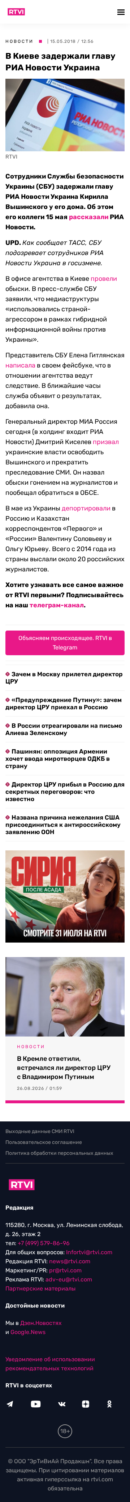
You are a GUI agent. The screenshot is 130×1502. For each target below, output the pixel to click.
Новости (19, 41)
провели (104, 279)
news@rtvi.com (69, 1261)
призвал (106, 442)
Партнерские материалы (40, 1288)
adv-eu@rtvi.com (69, 1279)
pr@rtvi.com (65, 1270)
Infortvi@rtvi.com (89, 1252)
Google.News (28, 1332)
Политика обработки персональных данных (59, 1153)
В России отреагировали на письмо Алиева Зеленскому (63, 729)
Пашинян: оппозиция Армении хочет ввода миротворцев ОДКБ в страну (57, 759)
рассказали (88, 217)
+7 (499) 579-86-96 (44, 1243)
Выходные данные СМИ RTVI (39, 1131)
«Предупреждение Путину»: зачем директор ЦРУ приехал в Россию (63, 703)
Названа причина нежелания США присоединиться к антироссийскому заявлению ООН (63, 825)
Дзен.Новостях (41, 1323)
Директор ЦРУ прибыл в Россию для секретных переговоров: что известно (65, 792)
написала (20, 365)
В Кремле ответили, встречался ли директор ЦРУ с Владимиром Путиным (63, 1068)
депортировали (86, 508)
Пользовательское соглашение (43, 1142)
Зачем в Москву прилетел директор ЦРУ (64, 677)
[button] (122, 11)
